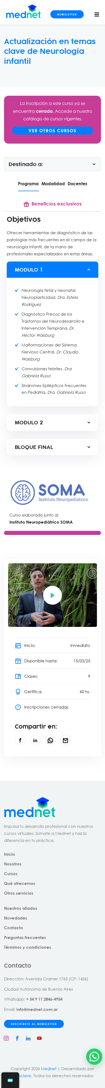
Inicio (9, 854)
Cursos (11, 873)
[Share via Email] (65, 740)
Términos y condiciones (27, 947)
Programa (28, 183)
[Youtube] (39, 1038)
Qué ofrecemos (19, 883)
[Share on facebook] (20, 740)
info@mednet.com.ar (37, 1009)
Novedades (15, 917)
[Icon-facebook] (17, 1038)
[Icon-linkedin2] (28, 1038)
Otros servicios (18, 893)
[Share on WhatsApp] (50, 740)
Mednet (49, 1068)
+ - (44, 999)
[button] (94, 1057)
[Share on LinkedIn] (35, 740)
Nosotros (13, 863)
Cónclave (21, 1075)
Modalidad (53, 183)
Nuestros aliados (20, 908)
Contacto (13, 927)
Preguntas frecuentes (25, 937)
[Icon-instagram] (6, 1038)
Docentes (77, 183)
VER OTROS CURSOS (52, 130)
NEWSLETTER (67, 14)
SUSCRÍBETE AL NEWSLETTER (34, 1024)
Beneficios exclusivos (57, 204)
